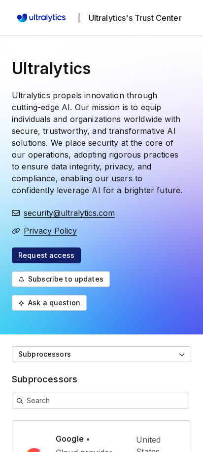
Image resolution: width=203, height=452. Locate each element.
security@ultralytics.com (69, 213)
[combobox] (101, 354)
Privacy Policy (50, 231)
